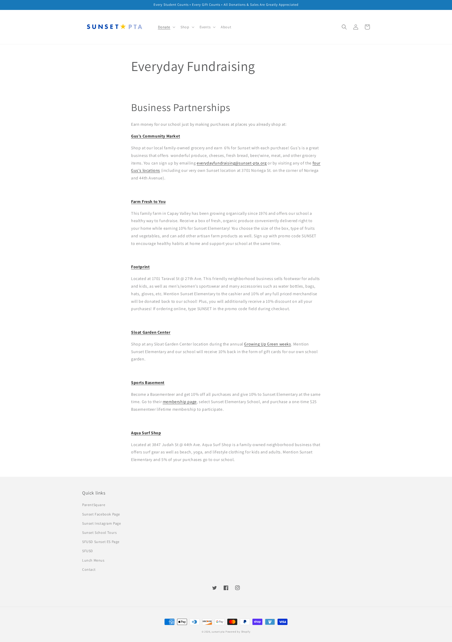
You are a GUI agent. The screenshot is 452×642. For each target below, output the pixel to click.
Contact (88, 569)
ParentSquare (93, 504)
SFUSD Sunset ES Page (101, 541)
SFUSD (87, 550)
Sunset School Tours (99, 532)
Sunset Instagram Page (101, 523)
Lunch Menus (93, 560)
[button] (344, 27)
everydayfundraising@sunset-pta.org (232, 163)
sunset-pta (218, 631)
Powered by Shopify (238, 631)
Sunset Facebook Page (101, 514)
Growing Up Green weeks (267, 344)
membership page (180, 401)
